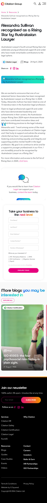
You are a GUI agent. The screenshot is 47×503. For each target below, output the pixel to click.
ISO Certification (15, 259)
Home (3, 12)
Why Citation (29, 417)
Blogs (3, 450)
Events (4, 463)
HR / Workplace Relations (18, 257)
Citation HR (6, 421)
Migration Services (29, 259)
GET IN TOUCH (23, 200)
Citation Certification (10, 430)
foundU (4, 439)
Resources (13, 12)
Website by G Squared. (10, 487)
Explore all (7, 300)
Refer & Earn (29, 459)
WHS (30, 257)
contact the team (24, 192)
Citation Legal (7, 434)
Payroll (12, 261)
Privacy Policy (29, 265)
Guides (4, 454)
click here (23, 161)
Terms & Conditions (9, 484)
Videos (4, 468)
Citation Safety (7, 425)
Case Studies (7, 459)
